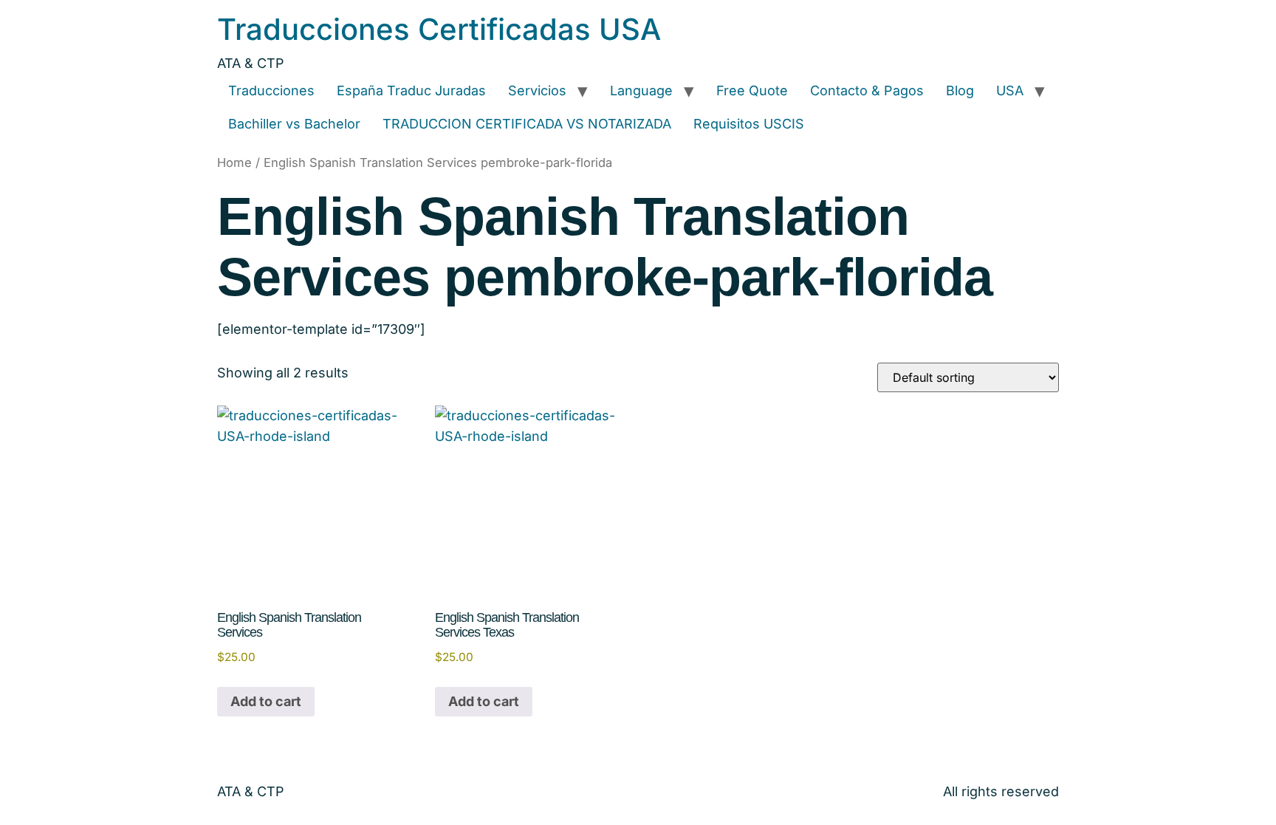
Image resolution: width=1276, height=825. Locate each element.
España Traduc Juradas (411, 90)
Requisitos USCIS (748, 123)
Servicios (537, 90)
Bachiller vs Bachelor (294, 123)
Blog (960, 90)
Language (641, 90)
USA (1009, 90)
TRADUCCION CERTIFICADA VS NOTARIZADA (527, 123)
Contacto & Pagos (867, 90)
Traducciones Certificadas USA (439, 29)
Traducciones (271, 90)
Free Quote (752, 90)
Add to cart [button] (265, 701)
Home (234, 162)
